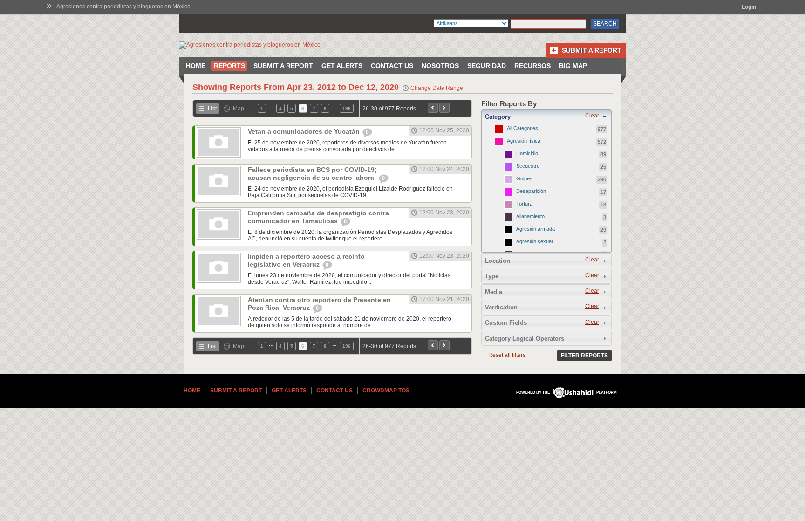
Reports (229, 65)
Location (497, 260)
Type (491, 276)
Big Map (573, 65)
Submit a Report (591, 50)
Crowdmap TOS (385, 390)
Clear (592, 115)
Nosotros (440, 65)
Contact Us (392, 65)
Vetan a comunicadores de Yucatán (305, 131)
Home (195, 65)
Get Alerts (341, 65)
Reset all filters (506, 355)
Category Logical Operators (524, 338)
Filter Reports (584, 355)
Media (493, 291)
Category (498, 116)
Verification (501, 307)
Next (444, 108)
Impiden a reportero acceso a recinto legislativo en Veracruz (306, 260)
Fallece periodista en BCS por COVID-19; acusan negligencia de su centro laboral (313, 173)
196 (346, 108)
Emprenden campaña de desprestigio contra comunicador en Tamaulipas (318, 217)
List (212, 108)
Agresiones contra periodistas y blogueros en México (123, 6)
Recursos (532, 65)
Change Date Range (436, 88)
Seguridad (486, 65)
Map (238, 108)
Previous (433, 108)
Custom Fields (506, 322)
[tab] (546, 116)
